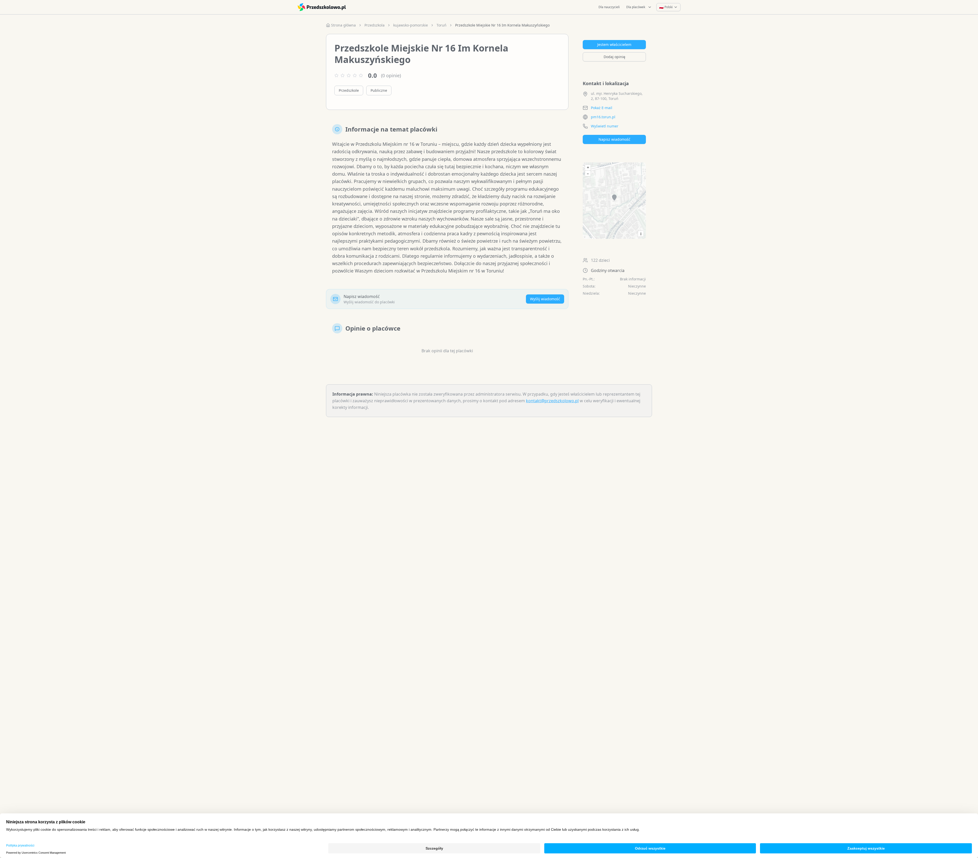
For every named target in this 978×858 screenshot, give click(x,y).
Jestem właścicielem (614, 44)
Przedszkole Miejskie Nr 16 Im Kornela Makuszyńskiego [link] (502, 25)
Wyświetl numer (604, 126)
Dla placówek (635, 7)
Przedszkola (374, 25)
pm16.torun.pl (603, 116)
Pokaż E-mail (601, 107)
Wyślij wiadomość (545, 298)
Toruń (441, 25)
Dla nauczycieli (609, 7)
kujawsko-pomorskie (410, 25)
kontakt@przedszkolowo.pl (552, 401)
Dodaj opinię (614, 56)
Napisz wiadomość (614, 139)
